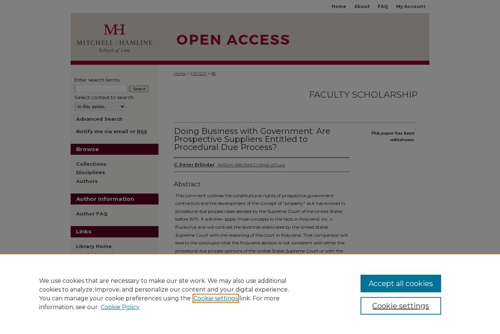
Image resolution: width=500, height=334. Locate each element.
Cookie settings (216, 298)
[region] (250, 294)
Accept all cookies (401, 283)
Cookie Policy (120, 307)
